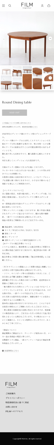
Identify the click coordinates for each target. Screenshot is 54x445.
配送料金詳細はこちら (30, 127)
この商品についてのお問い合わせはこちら (16, 123)
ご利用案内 (10, 394)
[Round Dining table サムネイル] (6, 70)
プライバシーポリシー (15, 398)
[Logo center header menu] (3, 5)
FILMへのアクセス (14, 411)
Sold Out (14, 112)
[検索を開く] (10, 5)
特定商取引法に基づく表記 (17, 402)
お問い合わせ (11, 407)
